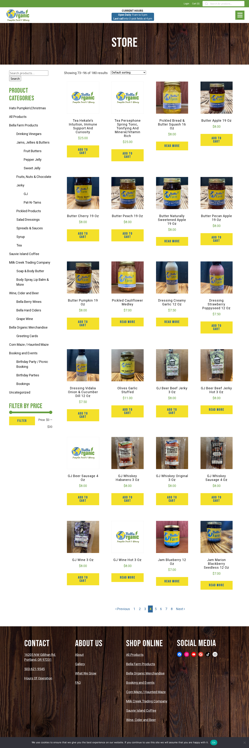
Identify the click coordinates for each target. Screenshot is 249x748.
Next (180, 609)
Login (186, 3)
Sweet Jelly (32, 168)
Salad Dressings (28, 219)
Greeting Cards (27, 336)
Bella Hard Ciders (28, 310)
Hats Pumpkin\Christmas (27, 108)
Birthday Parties (27, 375)
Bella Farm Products (23, 125)
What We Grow (85, 673)
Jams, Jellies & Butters (33, 142)
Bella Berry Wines (29, 302)
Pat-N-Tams (32, 202)
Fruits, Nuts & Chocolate (33, 177)
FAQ (78, 683)
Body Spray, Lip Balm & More (32, 282)
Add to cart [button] (83, 151)
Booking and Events (23, 353)
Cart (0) (196, 3)
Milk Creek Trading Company (29, 262)
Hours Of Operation (38, 678)
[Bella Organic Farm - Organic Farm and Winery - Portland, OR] (18, 15)
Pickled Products (28, 211)
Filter (22, 421)
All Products (18, 117)
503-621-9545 (34, 669)
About (79, 655)
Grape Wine (24, 319)
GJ (26, 194)
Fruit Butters (33, 151)
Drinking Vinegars (29, 134)
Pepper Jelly (33, 159)
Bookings (23, 384)
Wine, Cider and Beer (24, 293)
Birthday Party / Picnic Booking (32, 364)
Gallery (80, 664)
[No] (244, 742)
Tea (19, 245)
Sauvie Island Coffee (24, 254)
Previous (123, 609)
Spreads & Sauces (29, 228)
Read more (172, 146)
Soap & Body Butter (30, 271)
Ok (213, 742)
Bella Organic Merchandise (28, 327)
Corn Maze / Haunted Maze (29, 344)
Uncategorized (19, 392)
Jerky (20, 185)
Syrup (20, 237)
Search (15, 78)
